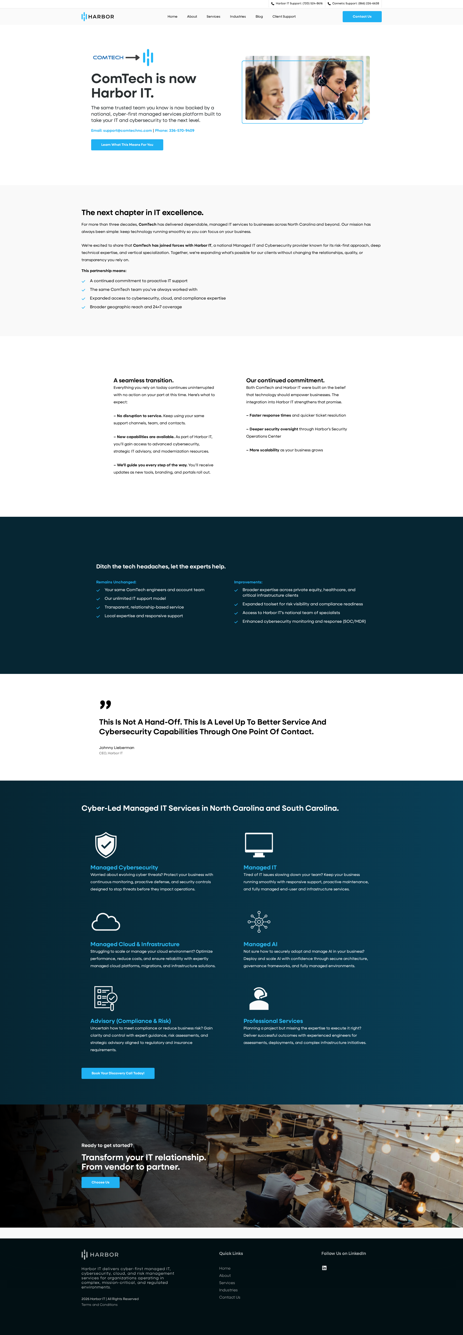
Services (227, 1283)
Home (225, 1269)
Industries (228, 1290)
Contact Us (229, 1298)
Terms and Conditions (100, 1305)
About (225, 1276)
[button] (362, 16)
